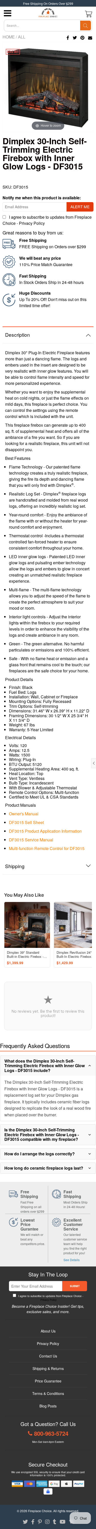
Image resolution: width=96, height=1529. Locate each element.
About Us (48, 1331)
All (21, 37)
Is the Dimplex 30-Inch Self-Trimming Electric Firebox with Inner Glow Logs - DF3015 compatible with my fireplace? (41, 1134)
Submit (75, 1286)
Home (9, 37)
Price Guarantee (48, 1380)
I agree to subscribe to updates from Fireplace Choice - (50, 1298)
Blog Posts (48, 1405)
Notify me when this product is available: (42, 198)
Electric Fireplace (58, 353)
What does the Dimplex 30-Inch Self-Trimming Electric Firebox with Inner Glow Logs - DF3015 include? (44, 1065)
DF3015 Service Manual (31, 840)
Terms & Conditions (48, 1393)
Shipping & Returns (48, 1368)
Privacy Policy (32, 223)
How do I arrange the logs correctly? (39, 1154)
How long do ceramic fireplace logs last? (43, 1168)
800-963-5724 (51, 1433)
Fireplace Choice (40, 1511)
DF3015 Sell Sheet (26, 822)
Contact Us (48, 1355)
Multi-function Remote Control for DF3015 (46, 848)
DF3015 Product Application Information (45, 831)
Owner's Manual (23, 814)
